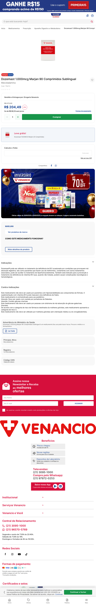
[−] (7, 117)
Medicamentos (14, 28)
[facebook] (51, 166)
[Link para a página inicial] (3, 28)
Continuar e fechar (78, 592)
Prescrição (27, 28)
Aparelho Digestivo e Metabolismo (47, 28)
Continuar (59, 594)
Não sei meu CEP (86, 158)
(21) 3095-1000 (43, 472)
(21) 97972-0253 (43, 478)
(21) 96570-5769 (16, 529)
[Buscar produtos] (92, 21)
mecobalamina (8, 83)
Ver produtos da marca (17, 232)
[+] (18, 117)
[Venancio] (48, 428)
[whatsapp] (56, 166)
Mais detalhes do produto (19, 249)
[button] (73, 263)
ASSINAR (79, 403)
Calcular (85, 153)
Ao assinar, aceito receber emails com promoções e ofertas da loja (32, 410)
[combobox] (48, 21)
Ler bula (11, 331)
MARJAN (9, 226)
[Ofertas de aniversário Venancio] (48, 193)
